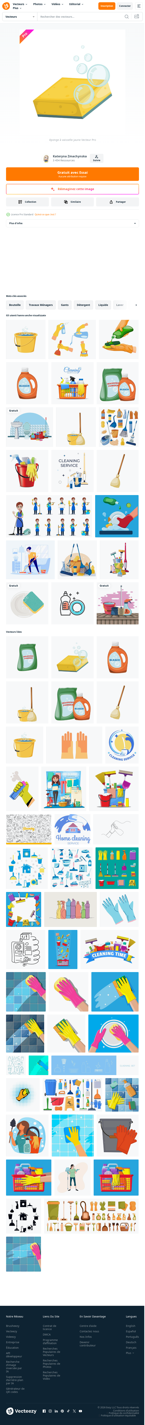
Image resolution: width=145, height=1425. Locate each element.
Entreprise (12, 1342)
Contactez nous (87, 1331)
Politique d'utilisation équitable (115, 1415)
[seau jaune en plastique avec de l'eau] (26, 339)
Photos (37, 4)
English (128, 1326)
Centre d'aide (86, 1326)
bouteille (15, 305)
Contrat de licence (48, 1327)
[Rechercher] (126, 16)
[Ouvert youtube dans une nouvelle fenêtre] (80, 1411)
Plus (15, 8)
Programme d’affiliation (49, 1341)
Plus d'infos (15, 223)
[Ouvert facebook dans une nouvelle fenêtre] (44, 1411)
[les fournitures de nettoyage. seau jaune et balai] (76, 427)
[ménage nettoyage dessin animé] (29, 427)
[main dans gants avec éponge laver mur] (68, 992)
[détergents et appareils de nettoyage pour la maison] (72, 868)
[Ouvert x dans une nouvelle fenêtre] (74, 1411)
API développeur (14, 1354)
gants (65, 305)
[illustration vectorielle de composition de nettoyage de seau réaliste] (27, 471)
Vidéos (56, 4)
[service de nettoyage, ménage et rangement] (122, 745)
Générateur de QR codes (14, 1390)
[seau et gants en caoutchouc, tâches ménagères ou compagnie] (118, 1136)
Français (128, 1347)
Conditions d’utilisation (123, 1410)
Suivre (96, 160)
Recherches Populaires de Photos (50, 1364)
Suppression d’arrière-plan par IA (14, 1380)
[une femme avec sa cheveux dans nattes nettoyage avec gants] (72, 1178)
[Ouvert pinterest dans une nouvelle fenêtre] (62, 1411)
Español (128, 1331)
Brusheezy (12, 1326)
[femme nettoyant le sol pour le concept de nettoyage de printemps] (30, 559)
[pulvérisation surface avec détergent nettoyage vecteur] (22, 789)
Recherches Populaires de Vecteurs (50, 1352)
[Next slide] (130, 304)
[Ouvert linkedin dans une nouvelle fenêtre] (56, 1411)
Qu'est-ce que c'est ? (45, 214)
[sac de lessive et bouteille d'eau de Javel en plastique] (118, 383)
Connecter (125, 6)
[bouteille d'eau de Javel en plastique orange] (27, 383)
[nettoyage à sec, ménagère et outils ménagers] (64, 789)
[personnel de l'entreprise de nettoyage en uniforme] (49, 516)
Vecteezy (11, 1331)
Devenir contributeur (86, 1343)
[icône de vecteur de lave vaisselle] (72, 603)
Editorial (74, 4)
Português (129, 1337)
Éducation (12, 1347)
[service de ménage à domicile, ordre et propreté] (72, 829)
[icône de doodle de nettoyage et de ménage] (16, 1065)
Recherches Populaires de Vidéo (50, 1375)
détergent (83, 305)
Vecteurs (18, 4)
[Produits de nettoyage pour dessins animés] (118, 603)
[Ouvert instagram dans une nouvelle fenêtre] (50, 1411)
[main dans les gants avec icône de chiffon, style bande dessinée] (23, 1095)
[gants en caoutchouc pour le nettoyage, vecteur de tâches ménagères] (119, 909)
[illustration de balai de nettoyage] (118, 471)
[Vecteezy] (6, 6)
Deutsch (128, 1342)
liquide (103, 305)
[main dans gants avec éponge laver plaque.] (113, 1034)
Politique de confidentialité (121, 1412)
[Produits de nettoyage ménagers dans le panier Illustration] (72, 383)
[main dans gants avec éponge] (26, 992)
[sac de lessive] (27, 657)
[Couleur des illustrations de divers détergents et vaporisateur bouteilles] (70, 909)
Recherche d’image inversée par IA (14, 1366)
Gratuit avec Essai (72, 174)
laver (119, 305)
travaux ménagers (41, 305)
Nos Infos (84, 1337)
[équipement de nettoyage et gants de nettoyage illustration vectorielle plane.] (74, 745)
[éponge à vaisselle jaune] (72, 657)
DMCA (45, 1334)
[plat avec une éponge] (27, 603)
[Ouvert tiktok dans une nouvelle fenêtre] (68, 1411)
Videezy (11, 1337)
